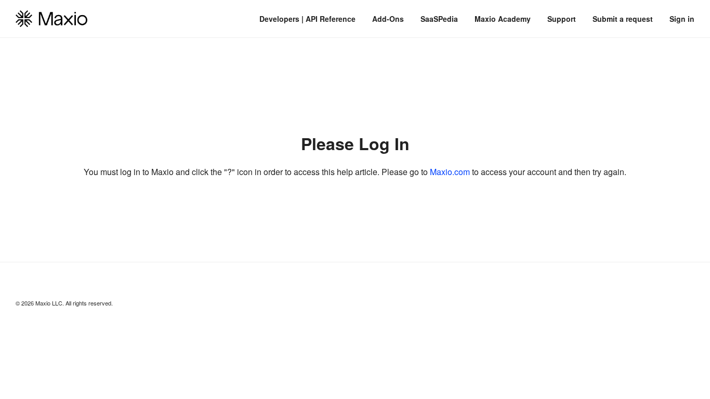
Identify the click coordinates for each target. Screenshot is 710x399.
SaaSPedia (439, 19)
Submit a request (623, 19)
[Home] (51, 18)
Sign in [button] (681, 19)
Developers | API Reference (307, 19)
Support (561, 19)
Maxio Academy (503, 19)
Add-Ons (388, 19)
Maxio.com (450, 172)
